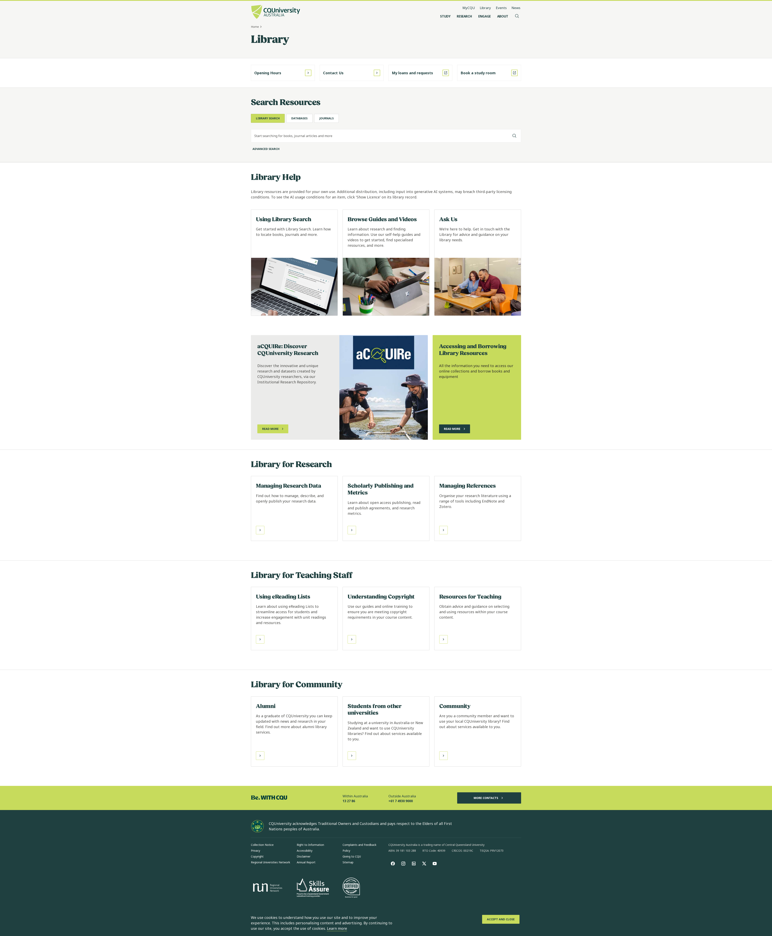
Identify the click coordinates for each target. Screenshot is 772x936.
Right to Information (310, 845)
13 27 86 (349, 801)
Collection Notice (262, 845)
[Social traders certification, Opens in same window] (351, 888)
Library (485, 7)
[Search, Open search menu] (517, 16)
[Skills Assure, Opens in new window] (313, 888)
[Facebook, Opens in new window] (392, 863)
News (515, 7)
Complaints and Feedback (359, 845)
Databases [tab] (299, 118)
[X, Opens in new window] (424, 863)
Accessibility (304, 850)
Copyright (257, 856)
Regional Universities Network (270, 862)
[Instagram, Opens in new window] (403, 863)
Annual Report (306, 862)
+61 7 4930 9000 (400, 801)
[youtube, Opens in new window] (434, 863)
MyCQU (468, 7)
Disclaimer (303, 856)
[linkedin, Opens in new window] (413, 863)
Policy (346, 850)
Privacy (255, 850)
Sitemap (348, 862)
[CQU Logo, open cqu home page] (275, 12)
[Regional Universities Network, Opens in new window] (267, 888)
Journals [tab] (326, 118)
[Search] (514, 136)
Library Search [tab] (268, 118)
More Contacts (486, 798)
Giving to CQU (352, 856)
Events (501, 7)
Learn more (337, 928)
